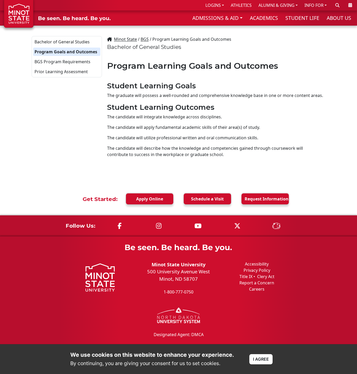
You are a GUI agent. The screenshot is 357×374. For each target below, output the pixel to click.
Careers (256, 289)
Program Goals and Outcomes (65, 52)
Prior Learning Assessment (61, 71)
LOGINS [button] (213, 5)
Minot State (125, 39)
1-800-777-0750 (178, 292)
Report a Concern (256, 283)
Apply (149, 199)
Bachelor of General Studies (62, 42)
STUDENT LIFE (302, 17)
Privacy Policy (257, 270)
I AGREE (261, 359)
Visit (207, 199)
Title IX (245, 276)
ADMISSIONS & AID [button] (215, 17)
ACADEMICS (264, 17)
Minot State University (178, 264)
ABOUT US (339, 17)
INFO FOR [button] (314, 5)
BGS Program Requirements (62, 62)
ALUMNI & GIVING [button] (276, 5)
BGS (145, 39)
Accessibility (257, 264)
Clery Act (265, 276)
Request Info (267, 199)
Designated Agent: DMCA (179, 334)
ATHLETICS (241, 5)
